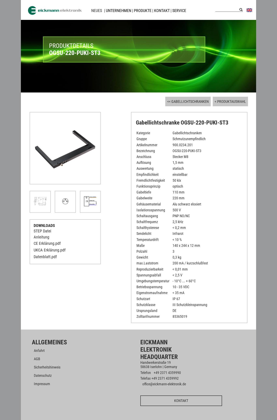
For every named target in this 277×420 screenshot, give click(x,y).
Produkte (142, 10)
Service (179, 10)
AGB (37, 359)
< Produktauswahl (230, 101)
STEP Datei (42, 231)
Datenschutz (43, 375)
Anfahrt (39, 350)
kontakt (162, 10)
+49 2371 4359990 (167, 373)
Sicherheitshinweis (47, 367)
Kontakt (181, 401)
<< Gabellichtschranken (188, 101)
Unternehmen (118, 10)
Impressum (42, 384)
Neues (96, 10)
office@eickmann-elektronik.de (164, 384)
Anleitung (41, 237)
